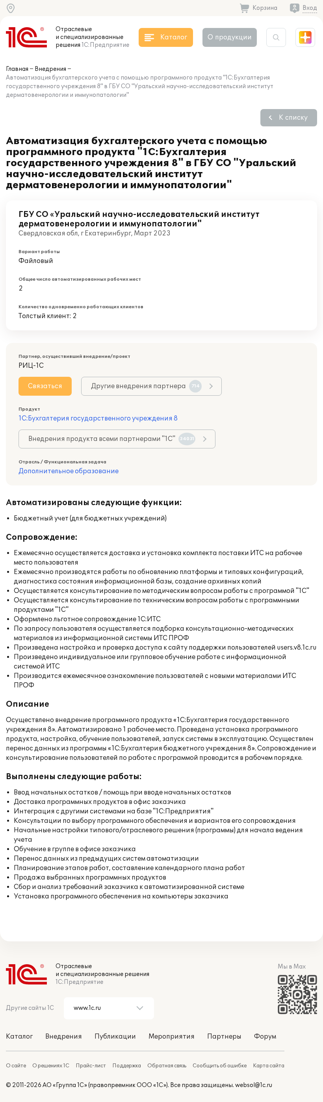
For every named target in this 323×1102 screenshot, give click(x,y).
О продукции (230, 37)
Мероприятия (172, 1037)
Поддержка (126, 1066)
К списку (293, 118)
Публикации (115, 1037)
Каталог (19, 1037)
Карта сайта (268, 1066)
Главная (17, 69)
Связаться (45, 386)
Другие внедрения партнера (145, 386)
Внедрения (50, 69)
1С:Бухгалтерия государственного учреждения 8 (98, 418)
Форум (265, 1037)
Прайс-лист (91, 1066)
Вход (310, 8)
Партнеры (224, 1037)
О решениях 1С (50, 1066)
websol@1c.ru (253, 1085)
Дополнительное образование (69, 471)
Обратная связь (166, 1066)
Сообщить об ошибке (220, 1066)
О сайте (16, 1066)
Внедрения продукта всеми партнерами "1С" (111, 439)
